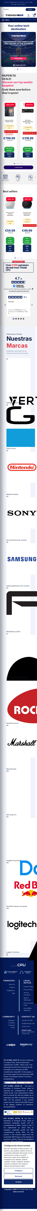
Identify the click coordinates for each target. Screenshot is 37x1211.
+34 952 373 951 (27, 1020)
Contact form (26, 1026)
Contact (6, 9)
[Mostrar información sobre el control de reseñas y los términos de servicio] (32, 289)
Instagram (11, 1020)
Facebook (11, 1025)
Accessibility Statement (27, 1009)
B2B (13, 993)
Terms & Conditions (27, 994)
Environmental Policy (28, 1004)
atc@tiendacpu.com (28, 1023)
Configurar (18, 1171)
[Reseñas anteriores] (5, 305)
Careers (12, 987)
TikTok (13, 1027)
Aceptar (19, 1182)
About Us (12, 984)
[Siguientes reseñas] (32, 305)
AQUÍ (23, 1166)
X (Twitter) (11, 1023)
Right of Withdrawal (27, 999)
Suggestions (11, 990)
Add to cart (9, 155)
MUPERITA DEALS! (9, 77)
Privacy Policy (28, 989)
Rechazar (18, 1176)
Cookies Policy (28, 986)
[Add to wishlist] (24, 104)
